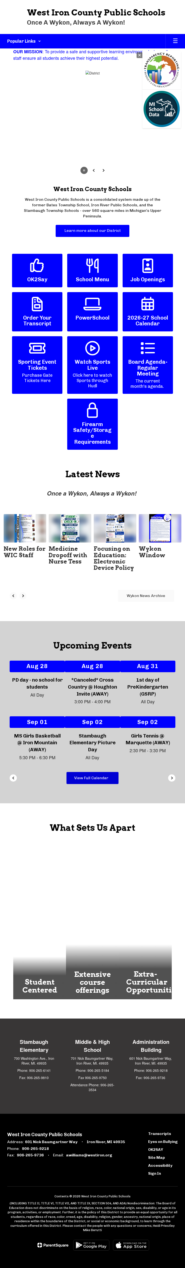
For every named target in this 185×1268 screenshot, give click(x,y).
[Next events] (171, 778)
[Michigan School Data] (161, 109)
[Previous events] (13, 778)
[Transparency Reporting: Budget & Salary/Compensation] (161, 70)
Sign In (154, 1173)
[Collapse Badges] (139, 55)
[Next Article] (22, 595)
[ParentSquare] (53, 1245)
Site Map (156, 1157)
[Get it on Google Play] (91, 1245)
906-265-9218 (35, 1148)
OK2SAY (155, 1149)
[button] (24, 41)
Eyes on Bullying (163, 1141)
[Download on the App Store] (131, 1245)
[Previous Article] (13, 595)
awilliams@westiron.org (89, 1155)
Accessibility (160, 1165)
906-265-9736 (30, 1155)
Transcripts (159, 1133)
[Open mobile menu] (175, 41)
